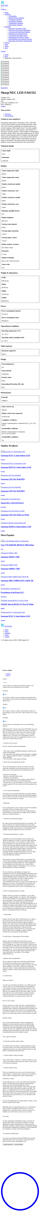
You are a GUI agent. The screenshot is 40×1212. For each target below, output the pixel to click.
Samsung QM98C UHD (10, 569)
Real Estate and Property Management (20, 41)
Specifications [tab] (9, 116)
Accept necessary (8, 1144)
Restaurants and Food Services (18, 34)
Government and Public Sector (18, 35)
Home (6, 12)
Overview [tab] (8, 114)
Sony (2, 549)
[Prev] (1, 450)
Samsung (3, 459)
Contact (3, 9)
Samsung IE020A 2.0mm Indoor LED (16, 527)
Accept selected (18, 1144)
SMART (3, 608)
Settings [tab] (8, 673)
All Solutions (13, 16)
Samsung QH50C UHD (10, 557)
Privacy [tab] (8, 675)
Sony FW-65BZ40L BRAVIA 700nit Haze (17, 545)
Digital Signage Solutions (16, 18)
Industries (8, 27)
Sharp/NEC (4, 88)
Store (6, 44)
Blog (6, 48)
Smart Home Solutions (15, 25)
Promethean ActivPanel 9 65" (12, 592)
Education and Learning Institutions (19, 30)
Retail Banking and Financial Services (20, 39)
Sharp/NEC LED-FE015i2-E (12, 503)
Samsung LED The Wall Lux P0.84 (15, 515)
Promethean (4, 596)
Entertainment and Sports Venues (19, 37)
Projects (7, 42)
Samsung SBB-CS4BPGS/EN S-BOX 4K (17, 581)
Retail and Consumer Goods (17, 28)
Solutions (7, 14)
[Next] (3, 450)
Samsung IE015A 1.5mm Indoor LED (16, 467)
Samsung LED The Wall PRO (13, 479)
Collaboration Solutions (16, 23)
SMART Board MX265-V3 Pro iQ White (17, 604)
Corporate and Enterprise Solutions (19, 32)
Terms (6, 629)
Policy (7, 631)
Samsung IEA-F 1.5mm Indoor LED (15, 455)
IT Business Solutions (15, 19)
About (7, 46)
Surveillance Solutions (15, 21)
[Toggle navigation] (6, 9)
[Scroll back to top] (20, 1210)
